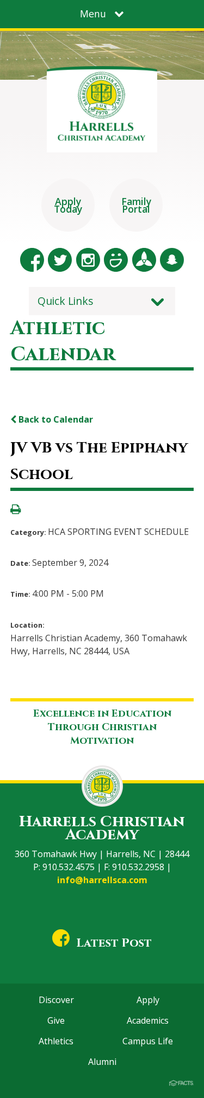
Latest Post (114, 943)
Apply (148, 1000)
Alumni (102, 1062)
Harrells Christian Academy (102, 828)
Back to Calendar (54, 419)
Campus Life (147, 1041)
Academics (148, 1020)
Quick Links (66, 300)
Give (56, 1020)
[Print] (15, 510)
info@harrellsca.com (102, 880)
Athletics (56, 1041)
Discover (56, 1000)
